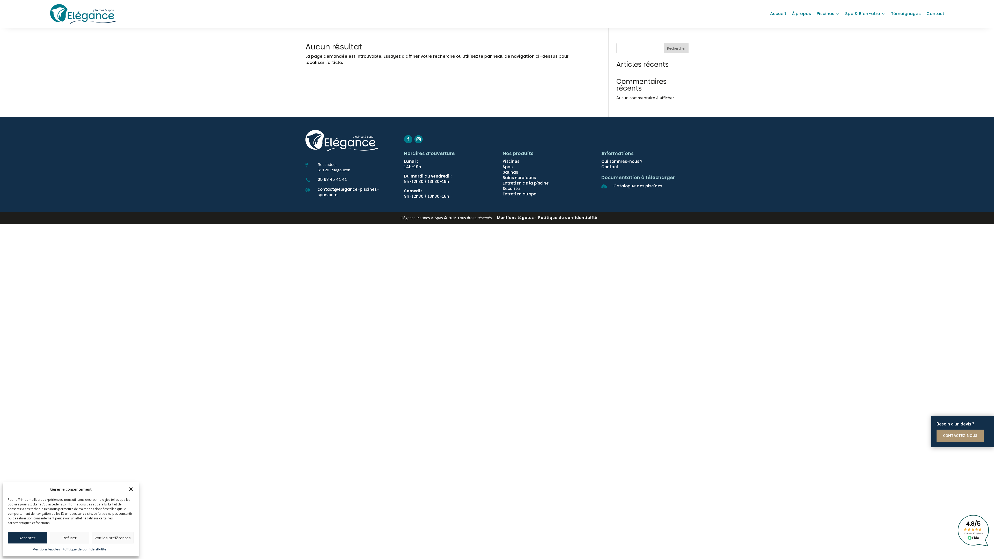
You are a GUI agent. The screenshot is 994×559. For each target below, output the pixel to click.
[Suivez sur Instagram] (418, 139)
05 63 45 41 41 (332, 179)
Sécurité (511, 188)
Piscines (825, 14)
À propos (801, 14)
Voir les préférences (112, 537)
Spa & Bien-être (862, 14)
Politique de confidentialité (84, 549)
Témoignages (906, 14)
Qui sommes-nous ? (621, 161)
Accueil (778, 14)
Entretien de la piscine (526, 183)
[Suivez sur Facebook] (408, 139)
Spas (508, 167)
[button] (131, 489)
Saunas (510, 172)
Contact (935, 14)
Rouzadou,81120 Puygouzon (334, 167)
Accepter (27, 537)
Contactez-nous (960, 435)
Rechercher (676, 48)
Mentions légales (46, 549)
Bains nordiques (519, 177)
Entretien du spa (520, 194)
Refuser (69, 537)
